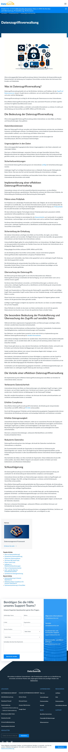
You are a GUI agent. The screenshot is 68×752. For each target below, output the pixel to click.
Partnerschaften (44, 701)
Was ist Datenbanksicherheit (13, 568)
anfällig (44, 165)
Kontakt (42, 705)
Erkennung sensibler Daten (8, 714)
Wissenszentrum (14, 13)
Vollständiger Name (9, 615)
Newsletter (5, 730)
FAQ (56, 697)
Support (58, 710)
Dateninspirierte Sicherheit (8, 726)
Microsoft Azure (23, 701)
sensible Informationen (34, 335)
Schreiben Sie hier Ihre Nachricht (13, 642)
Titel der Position (8, 629)
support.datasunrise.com (52, 634)
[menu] (65, 3)
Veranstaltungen (44, 697)
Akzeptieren (61, 747)
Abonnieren (24, 735)
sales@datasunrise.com (52, 625)
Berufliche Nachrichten (46, 714)
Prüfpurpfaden (58, 206)
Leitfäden (57, 693)
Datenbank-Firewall (6, 701)
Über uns (42, 693)
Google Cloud (22, 709)
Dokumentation (59, 701)
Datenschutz (34, 680)
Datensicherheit (39, 217)
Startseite (4, 13)
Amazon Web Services (24, 705)
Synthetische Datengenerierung (14, 573)
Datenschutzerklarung (7, 748)
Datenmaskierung (5, 705)
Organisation (27, 622)
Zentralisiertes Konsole (61, 705)
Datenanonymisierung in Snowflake (15, 585)
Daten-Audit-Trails (10, 562)
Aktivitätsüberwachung (7, 697)
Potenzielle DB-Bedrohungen (47, 718)
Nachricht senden (11, 656)
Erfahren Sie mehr (9, 546)
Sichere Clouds (22, 697)
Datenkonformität (5, 718)
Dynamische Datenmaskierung (13, 556)
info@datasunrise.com (51, 618)
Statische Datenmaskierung (9, 710)
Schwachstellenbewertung (8, 722)
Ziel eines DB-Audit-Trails (12, 560)
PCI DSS (27, 408)
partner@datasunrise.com (52, 644)
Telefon (25, 615)
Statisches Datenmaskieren (12, 558)
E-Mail (5, 622)
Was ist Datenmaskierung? (12, 554)
